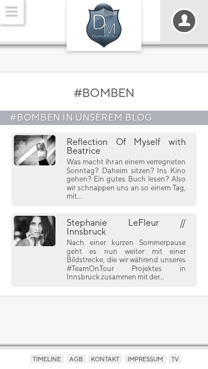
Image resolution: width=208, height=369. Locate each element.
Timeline (47, 358)
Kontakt (105, 358)
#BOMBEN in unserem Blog (81, 117)
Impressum (145, 358)
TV (175, 358)
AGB (76, 358)
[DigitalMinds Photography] (104, 25)
